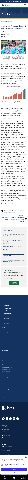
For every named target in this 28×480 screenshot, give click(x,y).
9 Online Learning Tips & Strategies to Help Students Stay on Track (13, 261)
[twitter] (7, 418)
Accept (14, 469)
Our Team (4, 356)
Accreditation (5, 358)
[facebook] (3, 418)
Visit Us (14, 478)
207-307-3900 (7, 435)
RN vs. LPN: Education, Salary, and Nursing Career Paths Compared (13, 235)
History (4, 354)
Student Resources (7, 367)
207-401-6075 (7, 454)
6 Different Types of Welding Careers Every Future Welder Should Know (13, 241)
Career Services (6, 371)
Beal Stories (5, 330)
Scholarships (5, 332)
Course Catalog (5, 323)
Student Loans (5, 334)
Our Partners (5, 373)
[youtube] (17, 418)
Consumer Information (7, 383)
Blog (7, 20)
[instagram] (10, 418)
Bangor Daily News (17, 203)
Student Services (6, 369)
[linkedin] (14, 418)
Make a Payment (6, 377)
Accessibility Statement (8, 385)
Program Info (23, 478)
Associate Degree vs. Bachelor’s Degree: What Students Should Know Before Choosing (13, 248)
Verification (5, 336)
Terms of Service (6, 387)
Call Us (4, 478)
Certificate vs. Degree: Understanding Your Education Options (13, 254)
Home (2, 20)
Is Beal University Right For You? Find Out (14, 1)
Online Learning (6, 338)
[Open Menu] (25, 5)
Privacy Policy (14, 472)
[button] (26, 456)
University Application (7, 375)
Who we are (5, 352)
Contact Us (5, 360)
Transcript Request (7, 379)
